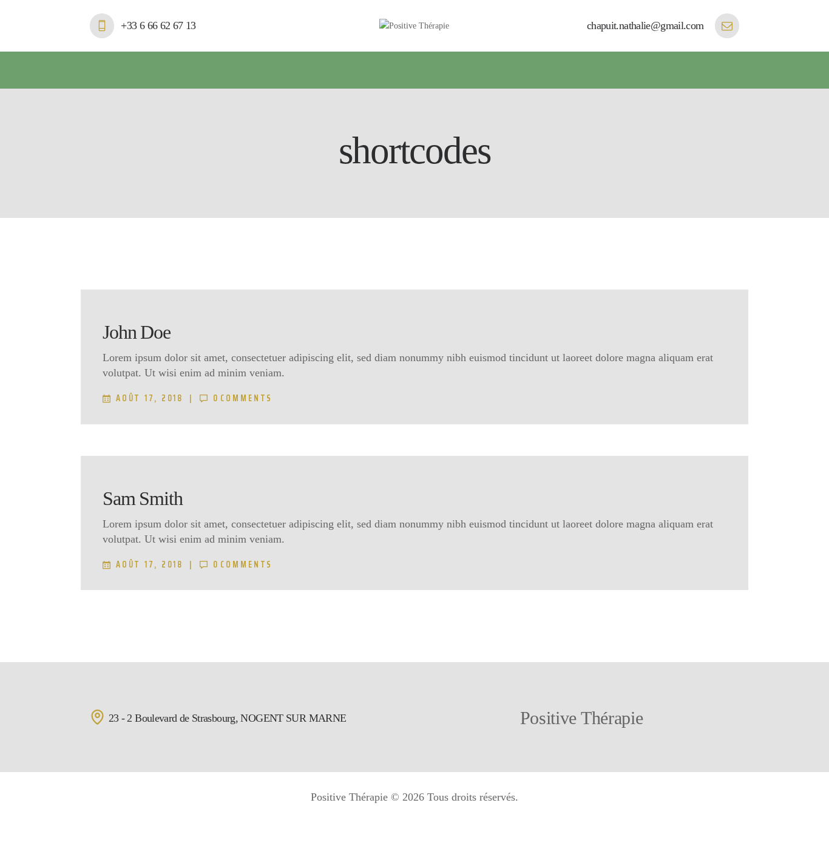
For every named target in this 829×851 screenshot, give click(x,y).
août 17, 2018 (149, 398)
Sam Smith (143, 498)
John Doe (137, 332)
